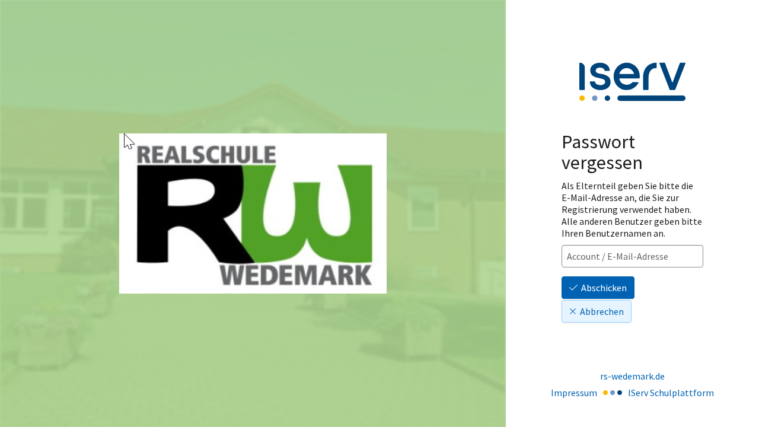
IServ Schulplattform (671, 393)
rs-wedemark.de (632, 376)
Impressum (574, 393)
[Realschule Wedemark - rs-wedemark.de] (253, 213)
